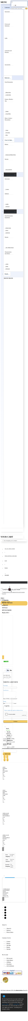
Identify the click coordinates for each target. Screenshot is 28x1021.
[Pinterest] (5, 915)
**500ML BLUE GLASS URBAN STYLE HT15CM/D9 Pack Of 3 (13, 593)
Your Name (5, 685)
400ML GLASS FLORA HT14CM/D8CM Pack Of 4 (6, 836)
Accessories (7, 64)
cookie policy (16, 1004)
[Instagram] (5, 907)
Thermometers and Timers (8, 252)
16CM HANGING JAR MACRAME (5, 769)
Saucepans (7, 11)
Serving (6, 159)
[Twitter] (5, 913)
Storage (6, 237)
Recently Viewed (10, 875)
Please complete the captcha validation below (13, 710)
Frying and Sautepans (7, 24)
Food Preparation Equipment (9, 216)
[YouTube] (5, 918)
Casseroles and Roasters (8, 51)
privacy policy (5, 1004)
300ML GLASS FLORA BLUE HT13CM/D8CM (6, 814)
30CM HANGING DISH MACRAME (5, 792)
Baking (6, 144)
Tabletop (7, 193)
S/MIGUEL (8, 733)
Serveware (7, 178)
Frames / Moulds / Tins (9, 100)
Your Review (6, 690)
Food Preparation (9, 82)
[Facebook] (5, 910)
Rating (4, 701)
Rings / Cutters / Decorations (8, 118)
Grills (6, 38)
